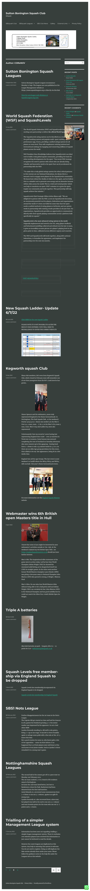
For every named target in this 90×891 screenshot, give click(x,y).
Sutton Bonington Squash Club (25, 13)
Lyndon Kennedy (70, 76)
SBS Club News (42, 23)
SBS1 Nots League (22, 708)
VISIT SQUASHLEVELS (30, 278)
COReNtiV (68, 115)
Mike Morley (69, 91)
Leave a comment (11, 85)
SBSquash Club (11, 23)
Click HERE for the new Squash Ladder (34, 320)
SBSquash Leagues (26, 23)
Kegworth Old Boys (71, 86)
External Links (63, 23)
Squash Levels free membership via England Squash (39, 695)
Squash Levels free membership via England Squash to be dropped (32, 676)
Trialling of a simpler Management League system (32, 822)
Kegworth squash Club (27, 368)
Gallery (52, 23)
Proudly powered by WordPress (42, 883)
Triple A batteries (21, 610)
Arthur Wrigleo (70, 111)
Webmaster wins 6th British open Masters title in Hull (31, 515)
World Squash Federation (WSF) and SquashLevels (29, 118)
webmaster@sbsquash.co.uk (42, 648)
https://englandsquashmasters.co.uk (34, 552)
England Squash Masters (51, 498)
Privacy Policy (76, 23)
